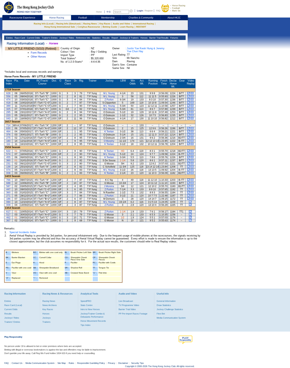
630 (8, 128)
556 (8, 96)
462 (8, 217)
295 (8, 112)
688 (8, 183)
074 (8, 170)
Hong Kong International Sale (59, 27)
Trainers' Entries (12, 322)
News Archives (49, 305)
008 (8, 173)
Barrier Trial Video (127, 309)
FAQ (158, 10)
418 (8, 102)
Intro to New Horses (90, 309)
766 (8, 180)
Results (106, 38)
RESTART (141, 27)
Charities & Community (141, 17)
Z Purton (109, 99)
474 (8, 99)
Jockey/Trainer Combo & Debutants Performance (92, 315)
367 (8, 220)
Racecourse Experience (22, 17)
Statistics (96, 38)
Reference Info (82, 38)
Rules (72, 363)
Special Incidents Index (22, 232)
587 (8, 186)
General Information (166, 301)
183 (8, 141)
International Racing (143, 23)
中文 (109, 12)
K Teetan (109, 131)
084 (8, 202)
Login (140, 10)
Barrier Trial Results (158, 38)
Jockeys (46, 318)
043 (8, 118)
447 (8, 189)
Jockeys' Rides (66, 38)
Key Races (104, 23)
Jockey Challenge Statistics (170, 309)
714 (8, 125)
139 (8, 166)
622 (8, 151)
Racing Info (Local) (44, 23)
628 (8, 93)
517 (8, 214)
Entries (9, 38)
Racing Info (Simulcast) (68, 23)
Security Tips (137, 363)
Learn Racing (127, 27)
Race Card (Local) (13, 305)
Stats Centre (86, 305)
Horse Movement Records (93, 321)
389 (8, 106)
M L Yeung (109, 93)
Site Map (61, 363)
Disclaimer (123, 363)
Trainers (46, 322)
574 (8, 154)
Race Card (19, 38)
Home (99, 12)
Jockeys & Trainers (129, 38)
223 (8, 115)
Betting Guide (110, 27)
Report (114, 38)
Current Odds (33, 38)
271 (8, 195)
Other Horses (38, 56)
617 (8, 211)
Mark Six (176, 10)
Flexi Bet (161, 313)
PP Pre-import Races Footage (133, 313)
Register (149, 10)
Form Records (39, 52)
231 (8, 163)
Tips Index (85, 325)
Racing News (90, 23)
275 (8, 137)
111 (8, 144)
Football (176, 8)
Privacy (111, 363)
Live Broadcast (126, 301)
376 (8, 134)
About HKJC (174, 17)
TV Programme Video (129, 305)
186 (8, 198)
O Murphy (109, 141)
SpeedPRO (85, 301)
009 (8, 205)
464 (8, 131)
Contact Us (17, 363)
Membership (108, 17)
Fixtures (174, 38)
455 (8, 157)
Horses (144, 38)
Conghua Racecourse (89, 27)
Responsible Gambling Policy (91, 363)
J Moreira (109, 186)
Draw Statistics (164, 305)
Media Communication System (171, 318)
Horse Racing (178, 5)
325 (8, 109)
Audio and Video (121, 23)
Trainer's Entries (49, 38)
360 (8, 160)
